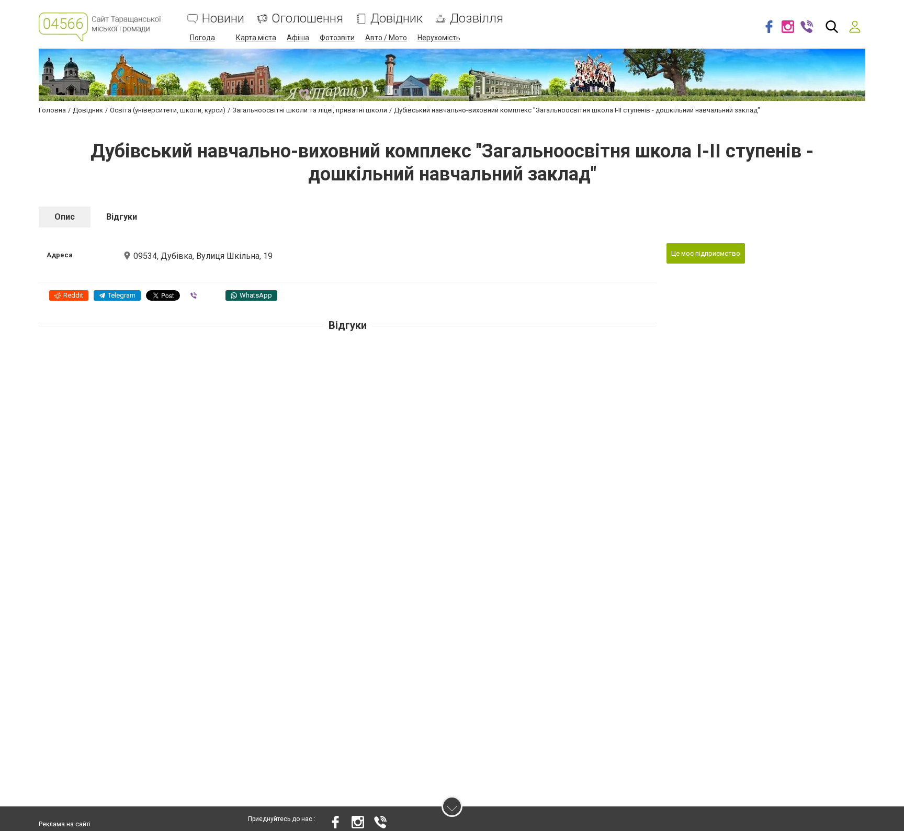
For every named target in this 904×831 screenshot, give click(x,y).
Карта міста (256, 37)
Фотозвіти (337, 37)
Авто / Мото (386, 37)
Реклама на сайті (65, 824)
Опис (64, 217)
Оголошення (307, 19)
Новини (223, 19)
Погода (202, 37)
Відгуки (121, 217)
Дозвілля (476, 19)
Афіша (298, 37)
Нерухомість (438, 37)
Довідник (396, 19)
